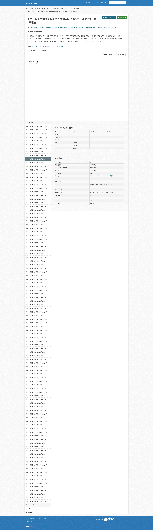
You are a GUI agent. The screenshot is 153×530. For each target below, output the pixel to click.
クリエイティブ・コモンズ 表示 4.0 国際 (101, 176)
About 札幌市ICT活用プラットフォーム (37, 518)
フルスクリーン (110, 55)
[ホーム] (27, 9)
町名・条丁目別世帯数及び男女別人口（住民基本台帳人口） (63, 9)
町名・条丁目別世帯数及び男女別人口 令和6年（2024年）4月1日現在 (52, 11)
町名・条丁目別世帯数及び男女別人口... (37, 126)
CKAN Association (31, 524)
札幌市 (37, 9)
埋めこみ (121, 55)
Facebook (30, 512)
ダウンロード (109, 17)
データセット (89, 3)
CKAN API (29, 521)
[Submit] (124, 2)
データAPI (123, 17)
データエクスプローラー (39, 50)
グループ (103, 3)
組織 (97, 3)
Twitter (29, 508)
